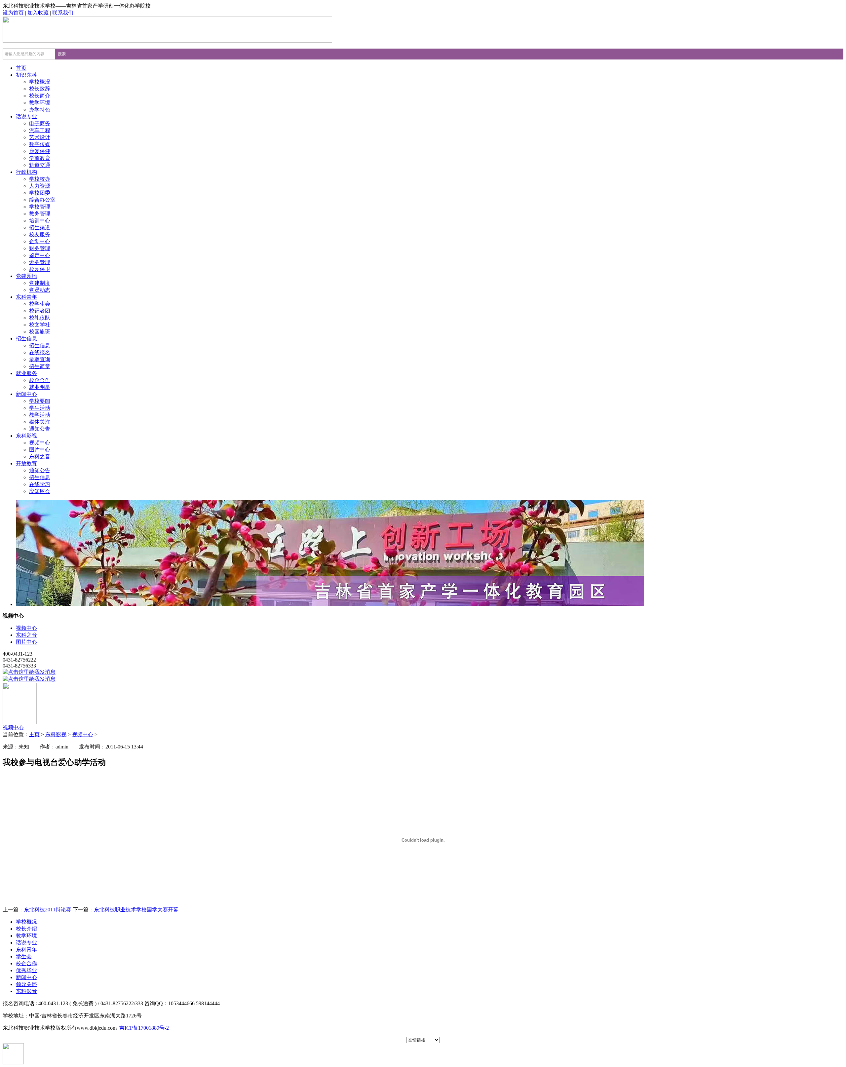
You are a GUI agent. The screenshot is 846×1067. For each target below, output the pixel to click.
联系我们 (62, 13)
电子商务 (39, 123)
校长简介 (39, 95)
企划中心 (39, 241)
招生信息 (26, 338)
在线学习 (39, 484)
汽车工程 (39, 130)
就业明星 (39, 387)
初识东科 (26, 75)
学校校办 (39, 179)
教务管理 (39, 213)
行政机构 (26, 172)
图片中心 (39, 449)
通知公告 (39, 429)
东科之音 (39, 456)
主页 (34, 734)
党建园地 (26, 276)
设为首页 (13, 13)
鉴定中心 (39, 255)
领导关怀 (26, 984)
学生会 (24, 956)
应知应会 (39, 491)
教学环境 (39, 102)
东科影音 (26, 991)
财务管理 (39, 248)
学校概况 (39, 82)
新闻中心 (26, 394)
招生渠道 (39, 227)
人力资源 (39, 186)
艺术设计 (39, 137)
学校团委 (39, 193)
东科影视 (26, 435)
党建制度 (39, 283)
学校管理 (39, 207)
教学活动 (39, 415)
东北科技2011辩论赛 (47, 909)
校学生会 (39, 304)
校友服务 (39, 234)
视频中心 (39, 442)
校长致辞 (39, 89)
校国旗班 (39, 331)
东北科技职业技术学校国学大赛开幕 (136, 909)
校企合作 (39, 380)
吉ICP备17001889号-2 (143, 1028)
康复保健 (39, 151)
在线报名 (39, 352)
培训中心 (39, 220)
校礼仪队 (39, 318)
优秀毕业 (26, 970)
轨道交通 (39, 165)
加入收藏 (38, 13)
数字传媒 (39, 144)
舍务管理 (39, 262)
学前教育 (39, 158)
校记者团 (39, 311)
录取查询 (39, 359)
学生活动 (39, 408)
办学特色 (39, 109)
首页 (21, 68)
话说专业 (26, 116)
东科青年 (26, 297)
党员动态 (39, 290)
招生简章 (39, 366)
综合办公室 (42, 200)
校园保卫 (39, 269)
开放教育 (26, 463)
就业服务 (26, 373)
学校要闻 (39, 401)
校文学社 (39, 324)
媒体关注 (39, 422)
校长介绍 (26, 929)
